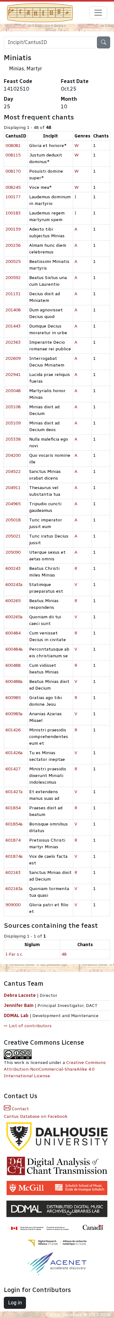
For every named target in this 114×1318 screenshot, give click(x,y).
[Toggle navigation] (98, 12)
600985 (13, 697)
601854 (13, 808)
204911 (13, 487)
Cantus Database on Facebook (35, 1116)
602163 (13, 872)
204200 (13, 455)
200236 (13, 245)
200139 (13, 229)
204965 (13, 503)
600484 (13, 633)
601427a (13, 791)
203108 (13, 407)
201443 (13, 326)
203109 (13, 423)
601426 (13, 730)
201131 (13, 293)
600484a (13, 649)
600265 (13, 600)
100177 (13, 197)
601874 (13, 840)
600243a (13, 584)
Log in (15, 1303)
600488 (13, 665)
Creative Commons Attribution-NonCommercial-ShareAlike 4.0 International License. (55, 1069)
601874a (13, 856)
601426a (13, 752)
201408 (13, 310)
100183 (13, 213)
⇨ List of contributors (28, 1025)
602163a (13, 888)
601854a (13, 824)
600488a (13, 681)
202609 (13, 358)
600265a (13, 617)
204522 (13, 471)
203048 (13, 390)
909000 (13, 904)
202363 (13, 342)
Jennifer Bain (19, 1005)
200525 (13, 261)
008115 (13, 155)
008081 (13, 145)
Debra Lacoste (20, 995)
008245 (13, 187)
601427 (13, 769)
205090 (13, 552)
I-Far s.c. (14, 954)
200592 (13, 277)
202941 (13, 374)
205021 (13, 536)
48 (63, 954)
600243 (13, 568)
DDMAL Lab (16, 1015)
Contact (19, 1108)
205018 (13, 520)
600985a (13, 713)
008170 (13, 171)
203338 (13, 439)
